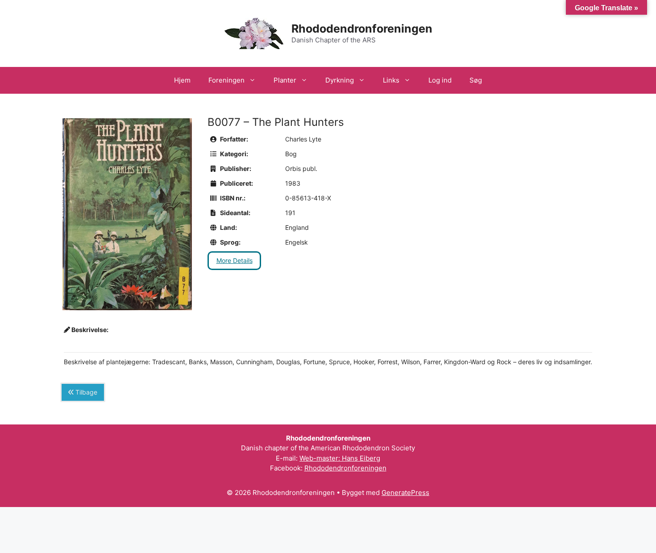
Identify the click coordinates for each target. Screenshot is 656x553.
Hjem (182, 80)
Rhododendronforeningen (361, 28)
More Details (234, 260)
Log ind (440, 80)
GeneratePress (405, 492)
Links (391, 80)
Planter (285, 80)
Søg (475, 80)
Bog (291, 154)
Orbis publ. (301, 168)
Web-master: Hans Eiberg (339, 458)
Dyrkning (339, 80)
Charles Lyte (303, 139)
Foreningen (226, 80)
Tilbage (85, 392)
